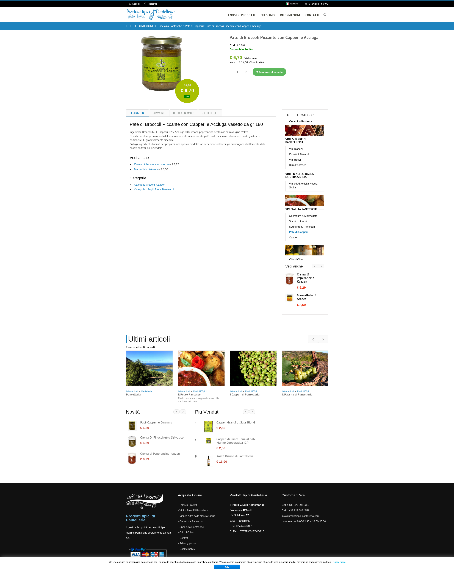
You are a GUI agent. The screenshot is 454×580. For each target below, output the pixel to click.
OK (227, 566)
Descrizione (137, 113)
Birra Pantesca (297, 164)
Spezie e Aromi (298, 221)
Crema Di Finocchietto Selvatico (160, 437)
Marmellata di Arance (146, 169)
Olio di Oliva (296, 259)
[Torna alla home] (150, 14)
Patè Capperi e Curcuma (154, 422)
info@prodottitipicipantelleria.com (301, 511)
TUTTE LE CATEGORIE (140, 25)
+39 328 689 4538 (299, 506)
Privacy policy (187, 539)
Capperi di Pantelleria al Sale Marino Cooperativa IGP (227, 441)
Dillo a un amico (183, 113)
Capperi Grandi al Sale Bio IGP (227, 422)
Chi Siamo (268, 15)
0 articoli (318, 3)
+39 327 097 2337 (299, 500)
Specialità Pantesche (170, 25)
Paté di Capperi (194, 25)
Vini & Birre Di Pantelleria (295, 141)
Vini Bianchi (296, 148)
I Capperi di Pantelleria (244, 394)
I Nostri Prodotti (241, 15)
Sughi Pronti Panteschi (302, 226)
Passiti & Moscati (299, 154)
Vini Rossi (295, 159)
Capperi (293, 237)
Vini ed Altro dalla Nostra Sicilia (299, 175)
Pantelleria (146, 391)
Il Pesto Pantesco (189, 394)
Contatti (312, 15)
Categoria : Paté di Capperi (149, 184)
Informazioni (290, 15)
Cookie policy (187, 544)
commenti (159, 113)
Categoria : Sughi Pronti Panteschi (154, 189)
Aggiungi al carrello (270, 72)
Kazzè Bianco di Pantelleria (225, 456)
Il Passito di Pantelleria (297, 394)
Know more (339, 562)
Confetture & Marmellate (303, 215)
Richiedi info (210, 113)
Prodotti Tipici (199, 391)
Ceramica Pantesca (300, 121)
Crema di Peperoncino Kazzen (152, 164)
